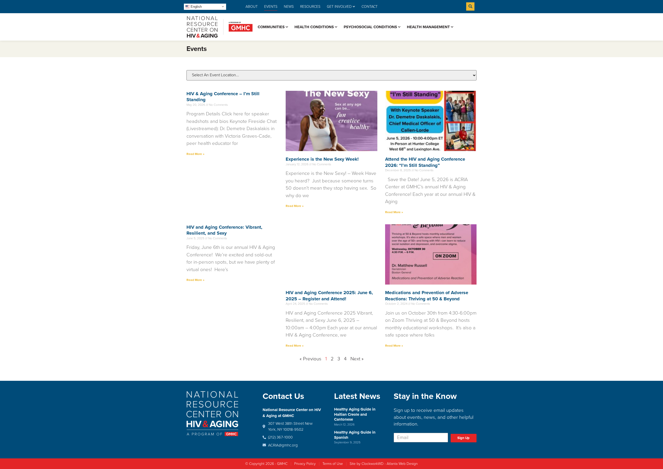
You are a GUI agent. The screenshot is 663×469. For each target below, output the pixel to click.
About (252, 6)
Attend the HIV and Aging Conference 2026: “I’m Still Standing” (425, 162)
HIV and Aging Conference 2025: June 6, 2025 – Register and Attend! (329, 295)
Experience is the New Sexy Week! (322, 159)
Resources (310, 6)
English (196, 6)
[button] (470, 6)
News (289, 6)
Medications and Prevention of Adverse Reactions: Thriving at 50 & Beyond (426, 295)
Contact (370, 6)
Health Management (428, 27)
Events (270, 6)
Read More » (195, 154)
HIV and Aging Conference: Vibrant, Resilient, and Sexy (224, 230)
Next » (357, 359)
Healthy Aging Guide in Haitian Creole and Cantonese (355, 414)
